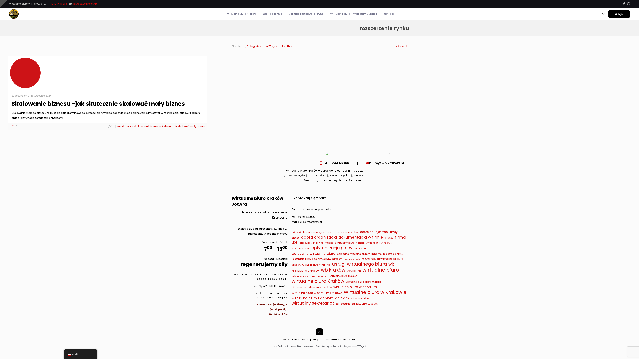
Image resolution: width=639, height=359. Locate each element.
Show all (402, 46)
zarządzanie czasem (365, 303)
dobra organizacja (319, 237)
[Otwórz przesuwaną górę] (3, 3)
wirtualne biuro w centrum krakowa (317, 293)
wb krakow (312, 271)
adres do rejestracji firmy (379, 232)
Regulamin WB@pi (355, 346)
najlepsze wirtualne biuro (340, 242)
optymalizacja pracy (332, 247)
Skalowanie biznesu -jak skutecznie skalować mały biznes (98, 104)
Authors (289, 46)
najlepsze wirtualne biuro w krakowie (374, 243)
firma (400, 237)
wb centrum (298, 271)
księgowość (305, 242)
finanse (389, 237)
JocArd (19, 95)
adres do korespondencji (307, 232)
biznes (296, 237)
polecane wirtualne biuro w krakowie (359, 254)
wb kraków (333, 270)
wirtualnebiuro (299, 276)
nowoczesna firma (301, 248)
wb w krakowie (354, 271)
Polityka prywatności (328, 346)
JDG (295, 242)
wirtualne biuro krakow (343, 276)
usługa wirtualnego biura (387, 259)
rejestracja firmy (393, 254)
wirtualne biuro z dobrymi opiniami (321, 298)
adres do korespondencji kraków (341, 232)
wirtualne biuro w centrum (355, 287)
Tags (272, 46)
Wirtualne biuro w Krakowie (375, 292)
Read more (161, 126)
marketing (318, 243)
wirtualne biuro (380, 269)
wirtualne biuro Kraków (318, 281)
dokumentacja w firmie (360, 237)
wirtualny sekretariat (313, 303)
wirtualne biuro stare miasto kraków (312, 287)
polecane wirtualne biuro (314, 253)
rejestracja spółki (352, 259)
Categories (254, 46)
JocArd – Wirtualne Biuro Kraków (293, 346)
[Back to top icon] (319, 331)
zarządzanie (343, 303)
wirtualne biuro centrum (317, 276)
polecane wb (360, 248)
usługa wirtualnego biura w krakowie (311, 264)
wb (391, 264)
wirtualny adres (360, 298)
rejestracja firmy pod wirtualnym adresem (317, 259)
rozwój (366, 259)
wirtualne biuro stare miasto (363, 282)
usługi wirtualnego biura (359, 264)
